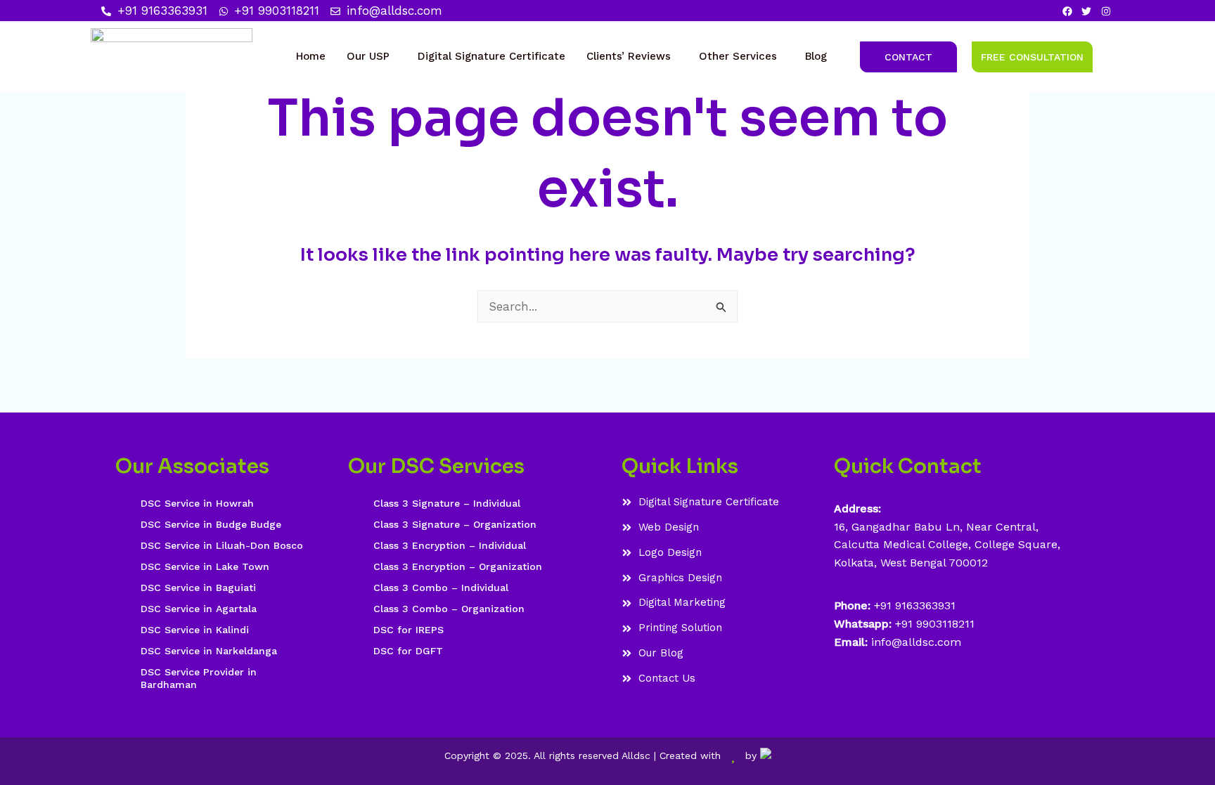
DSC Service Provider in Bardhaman (199, 678)
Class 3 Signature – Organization (454, 524)
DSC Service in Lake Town (205, 566)
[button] (371, 56)
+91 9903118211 (935, 623)
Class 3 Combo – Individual (440, 587)
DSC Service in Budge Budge (211, 524)
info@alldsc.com (914, 642)
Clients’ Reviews (628, 56)
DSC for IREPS (408, 629)
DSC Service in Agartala (199, 608)
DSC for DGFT (408, 650)
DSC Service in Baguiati (198, 587)
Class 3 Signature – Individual (446, 503)
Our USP (368, 56)
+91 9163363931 (915, 605)
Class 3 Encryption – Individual (449, 545)
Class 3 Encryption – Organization (457, 566)
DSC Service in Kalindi (195, 629)
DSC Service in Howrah (197, 503)
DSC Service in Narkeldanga (209, 650)
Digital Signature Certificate (491, 56)
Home (311, 56)
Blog (816, 56)
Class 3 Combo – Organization (449, 608)
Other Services (738, 56)
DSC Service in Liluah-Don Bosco (222, 545)
